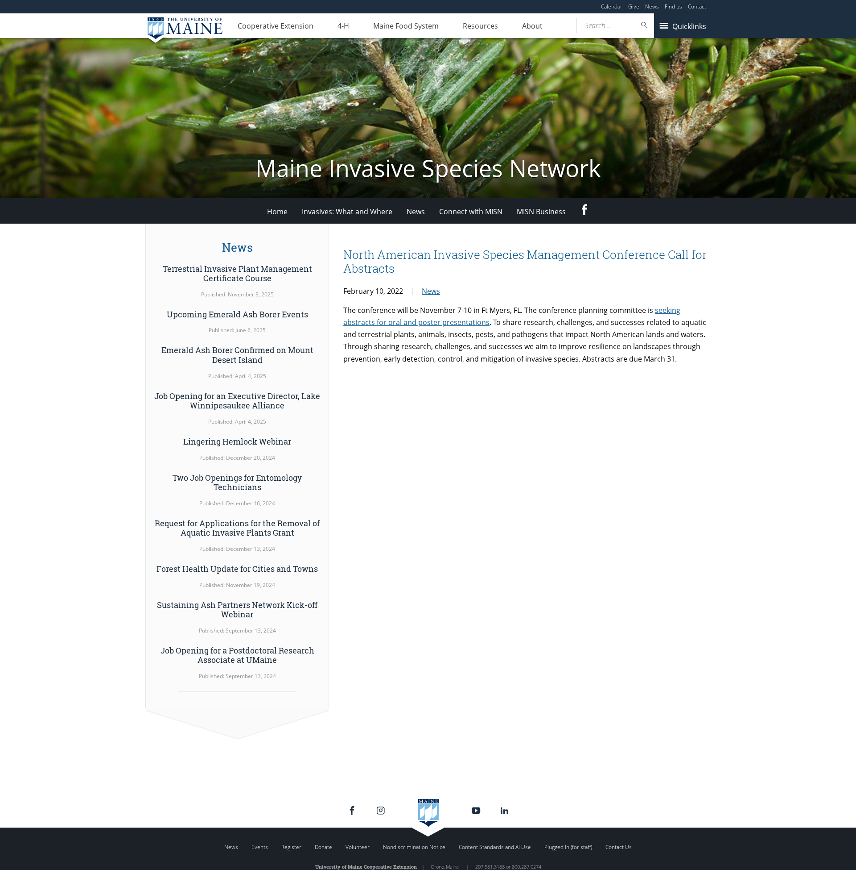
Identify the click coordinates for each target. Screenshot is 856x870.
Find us (673, 6)
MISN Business (541, 211)
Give (633, 6)
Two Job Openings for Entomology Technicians (237, 482)
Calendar (611, 6)
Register (291, 847)
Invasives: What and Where (347, 211)
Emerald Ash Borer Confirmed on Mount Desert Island (237, 355)
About (532, 26)
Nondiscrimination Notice (414, 847)
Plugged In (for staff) (568, 847)
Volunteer (358, 847)
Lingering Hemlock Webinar (237, 441)
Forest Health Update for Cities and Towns (237, 568)
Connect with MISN (470, 211)
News (652, 6)
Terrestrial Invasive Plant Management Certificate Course (237, 273)
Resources (480, 26)
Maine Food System (406, 26)
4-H (343, 26)
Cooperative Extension (275, 26)
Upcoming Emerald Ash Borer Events (237, 314)
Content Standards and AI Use (495, 847)
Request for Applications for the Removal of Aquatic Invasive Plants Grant (237, 528)
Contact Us (618, 847)
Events (259, 847)
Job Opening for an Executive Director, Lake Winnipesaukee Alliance (237, 401)
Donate (323, 847)
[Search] (644, 25)
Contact (697, 6)
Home (277, 211)
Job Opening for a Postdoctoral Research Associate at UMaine (237, 655)
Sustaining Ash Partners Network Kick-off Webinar (237, 609)
